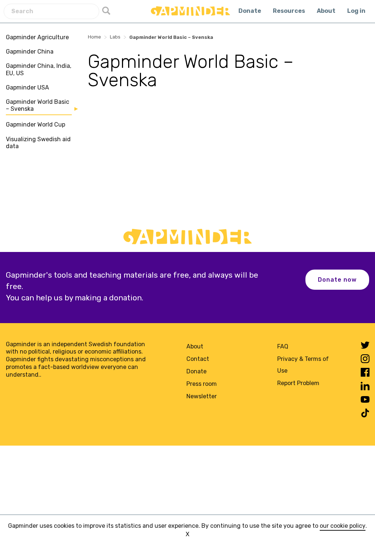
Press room (201, 383)
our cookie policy (342, 525)
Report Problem (298, 383)
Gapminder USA (27, 87)
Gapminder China (29, 51)
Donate (249, 10)
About (326, 10)
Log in (356, 10)
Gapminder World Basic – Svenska (37, 105)
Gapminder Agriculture (37, 37)
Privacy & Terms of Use (303, 364)
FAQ (282, 346)
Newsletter (201, 396)
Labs (115, 37)
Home (94, 37)
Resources (289, 10)
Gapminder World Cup (35, 124)
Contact (197, 358)
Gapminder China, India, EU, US (38, 69)
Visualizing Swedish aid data (38, 143)
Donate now (337, 279)
